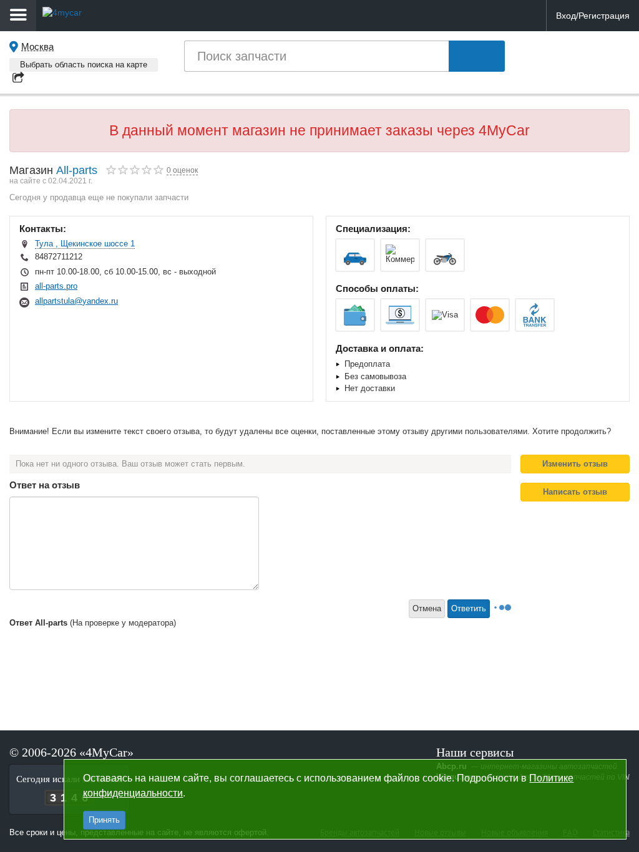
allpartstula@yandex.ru (76, 301)
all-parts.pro (56, 286)
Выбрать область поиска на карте (83, 64)
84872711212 (58, 256)
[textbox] (316, 56)
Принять (104, 820)
